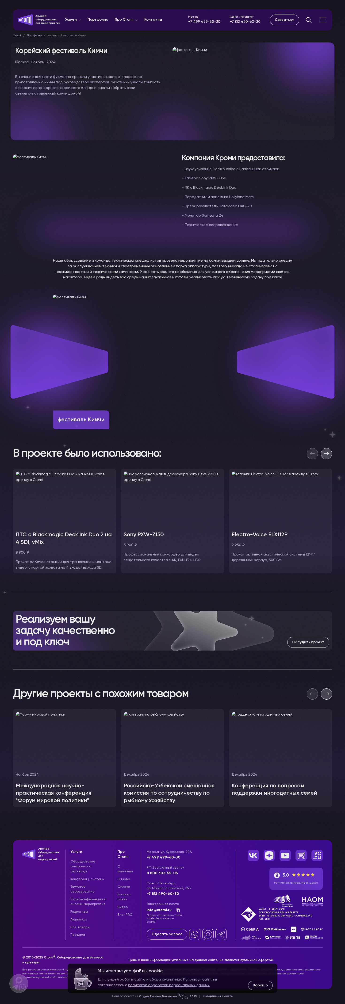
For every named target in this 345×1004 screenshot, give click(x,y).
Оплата (124, 887)
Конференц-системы (87, 879)
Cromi (17, 35)
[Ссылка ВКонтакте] (253, 855)
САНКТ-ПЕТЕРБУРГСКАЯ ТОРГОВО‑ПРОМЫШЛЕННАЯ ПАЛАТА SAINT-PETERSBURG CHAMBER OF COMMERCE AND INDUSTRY (285, 914)
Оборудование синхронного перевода (82, 866)
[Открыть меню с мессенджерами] (18, 983)
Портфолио (98, 20)
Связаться (284, 20)
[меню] (322, 20)
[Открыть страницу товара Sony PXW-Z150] (172, 498)
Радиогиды (79, 911)
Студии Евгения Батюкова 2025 (168, 996)
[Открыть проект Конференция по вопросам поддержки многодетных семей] (280, 758)
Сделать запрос (167, 934)
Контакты (153, 20)
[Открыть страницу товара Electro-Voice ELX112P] (280, 498)
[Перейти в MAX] (208, 934)
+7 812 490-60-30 (245, 22)
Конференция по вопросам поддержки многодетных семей (274, 789)
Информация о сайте (218, 996)
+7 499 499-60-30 (204, 22)
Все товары (80, 927)
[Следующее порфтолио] (326, 694)
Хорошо (260, 985)
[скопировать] (176, 910)
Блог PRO (125, 914)
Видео (123, 907)
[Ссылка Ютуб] (285, 855)
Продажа (77, 934)
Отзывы (124, 879)
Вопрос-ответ (124, 897)
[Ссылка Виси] (317, 855)
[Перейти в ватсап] (194, 934)
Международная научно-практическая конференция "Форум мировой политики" (53, 793)
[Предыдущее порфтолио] (312, 694)
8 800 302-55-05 (162, 873)
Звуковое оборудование (82, 889)
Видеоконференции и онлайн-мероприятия (88, 902)
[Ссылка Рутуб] (301, 855)
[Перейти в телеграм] (221, 934)
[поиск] (308, 20)
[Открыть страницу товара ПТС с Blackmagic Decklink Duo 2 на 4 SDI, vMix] (64, 498)
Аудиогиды (79, 919)
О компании (125, 869)
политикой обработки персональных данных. (169, 985)
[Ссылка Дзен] (269, 855)
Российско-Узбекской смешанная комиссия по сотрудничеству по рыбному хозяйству (169, 793)
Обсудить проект (308, 642)
